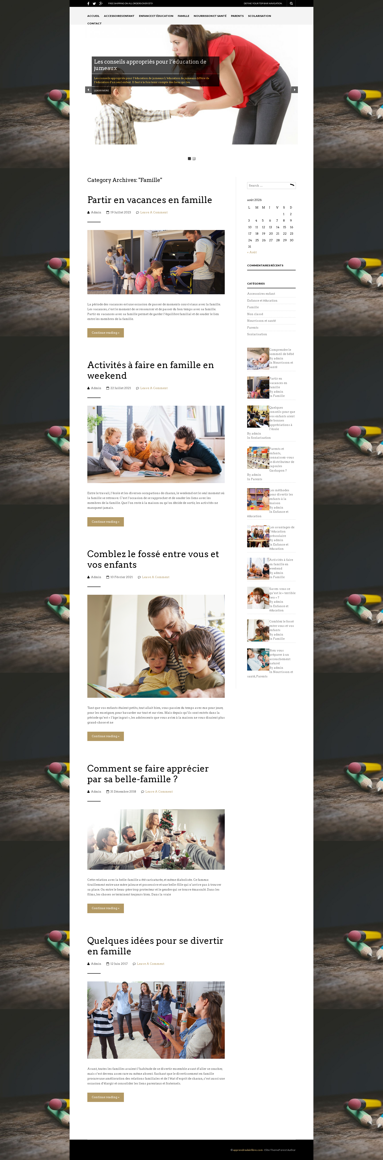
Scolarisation (259, 16)
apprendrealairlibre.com (248, 1150)
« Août (252, 252)
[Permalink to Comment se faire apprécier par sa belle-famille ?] (156, 839)
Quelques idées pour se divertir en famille (155, 946)
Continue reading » (105, 332)
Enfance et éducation (156, 16)
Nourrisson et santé (210, 16)
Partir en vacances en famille (149, 200)
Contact (94, 23)
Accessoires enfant (119, 16)
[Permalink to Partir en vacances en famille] (156, 261)
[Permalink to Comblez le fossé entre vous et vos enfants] (156, 645)
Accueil (93, 16)
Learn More (101, 84)
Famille (183, 16)
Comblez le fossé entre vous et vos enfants (153, 559)
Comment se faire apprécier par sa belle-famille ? (148, 773)
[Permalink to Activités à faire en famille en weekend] (156, 444)
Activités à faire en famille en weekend (150, 370)
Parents (237, 16)
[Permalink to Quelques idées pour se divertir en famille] (156, 1019)
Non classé (255, 314)
